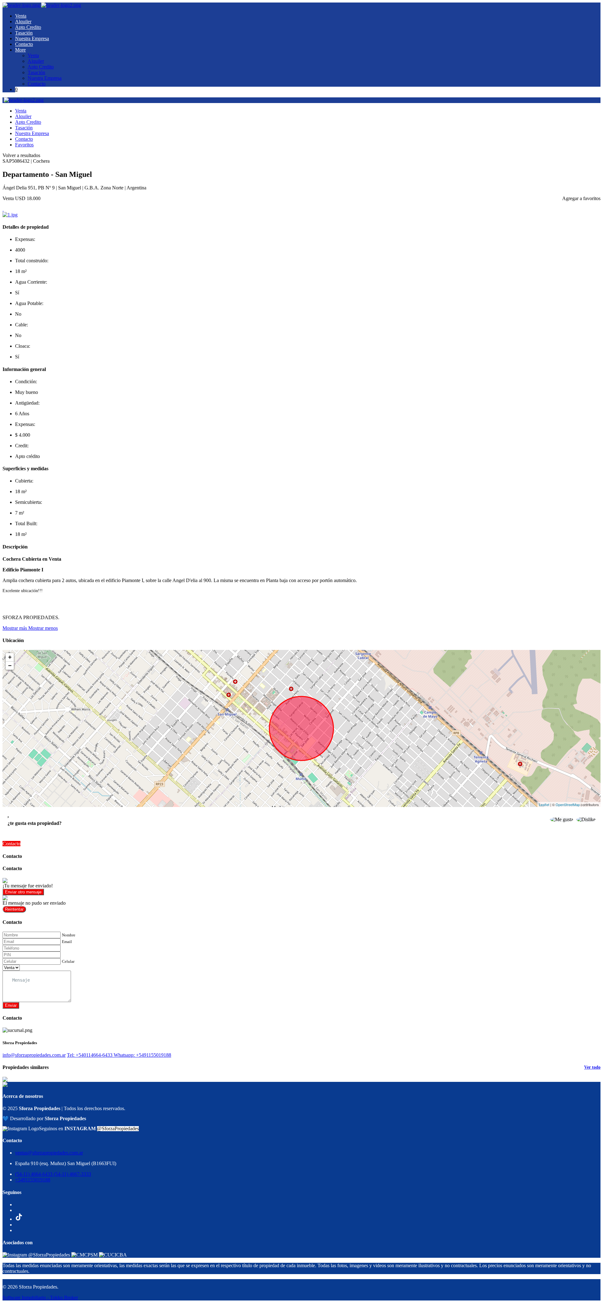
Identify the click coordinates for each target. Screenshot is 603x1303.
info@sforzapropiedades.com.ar (34, 1055)
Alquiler (23, 21)
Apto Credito (28, 27)
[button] (30, 628)
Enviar (11, 1005)
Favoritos (24, 144)
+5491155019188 (32, 1179)
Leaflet (544, 804)
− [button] (10, 665)
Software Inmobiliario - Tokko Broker (40, 1297)
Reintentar (14, 909)
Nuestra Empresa (32, 38)
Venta (20, 16)
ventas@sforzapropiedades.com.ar (49, 1152)
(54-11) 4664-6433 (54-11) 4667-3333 (53, 1174)
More (20, 49)
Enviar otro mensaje (23, 892)
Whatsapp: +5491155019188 (142, 1055)
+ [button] (10, 657)
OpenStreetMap (568, 804)
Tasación (24, 32)
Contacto (24, 44)
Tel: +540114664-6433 (90, 1055)
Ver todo (592, 1067)
